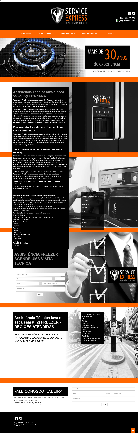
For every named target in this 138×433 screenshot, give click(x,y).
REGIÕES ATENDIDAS (89, 33)
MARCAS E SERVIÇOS (46, 33)
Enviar (40, 294)
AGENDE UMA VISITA (68, 33)
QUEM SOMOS (26, 33)
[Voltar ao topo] (133, 430)
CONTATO (111, 33)
